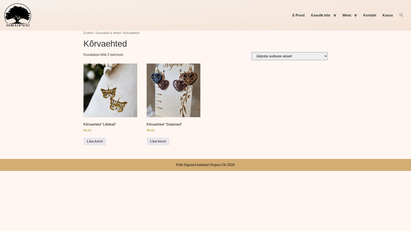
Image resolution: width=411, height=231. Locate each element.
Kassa (388, 15)
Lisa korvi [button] (95, 141)
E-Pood (298, 15)
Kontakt (369, 15)
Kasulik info (320, 15)
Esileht (88, 33)
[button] (401, 15)
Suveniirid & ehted (108, 33)
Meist (346, 15)
